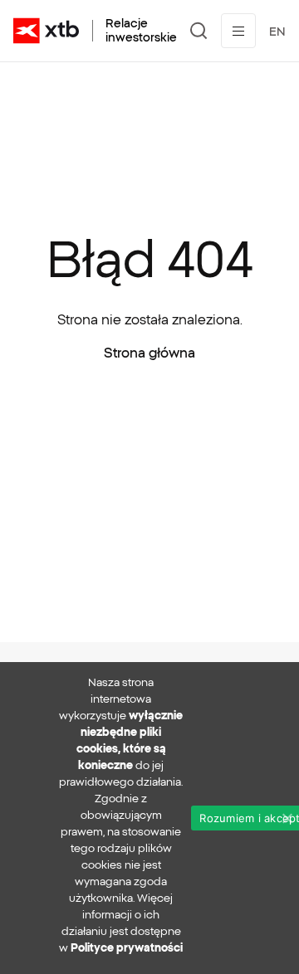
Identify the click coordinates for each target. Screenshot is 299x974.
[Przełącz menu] (238, 30)
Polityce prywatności (127, 948)
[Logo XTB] (46, 30)
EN (277, 31)
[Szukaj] (199, 31)
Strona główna (149, 352)
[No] (286, 818)
